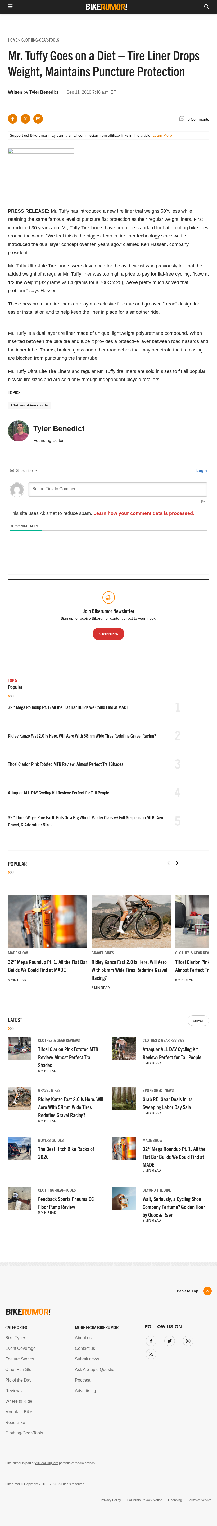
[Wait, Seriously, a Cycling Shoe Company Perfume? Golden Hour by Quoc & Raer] (124, 1198)
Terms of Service (200, 1500)
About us (83, 1338)
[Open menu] (10, 7)
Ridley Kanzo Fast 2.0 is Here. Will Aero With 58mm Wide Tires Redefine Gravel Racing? (82, 736)
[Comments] (183, 119)
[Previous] (168, 863)
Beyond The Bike (157, 1190)
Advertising (85, 1390)
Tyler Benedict (43, 92)
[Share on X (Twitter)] (25, 119)
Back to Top (187, 1291)
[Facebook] (150, 1340)
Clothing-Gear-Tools (29, 405)
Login (201, 470)
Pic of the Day (18, 1380)
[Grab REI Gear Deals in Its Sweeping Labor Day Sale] (124, 1098)
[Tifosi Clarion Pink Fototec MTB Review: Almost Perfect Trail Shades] (19, 1048)
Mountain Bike (18, 1412)
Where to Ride (18, 1401)
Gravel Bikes (103, 952)
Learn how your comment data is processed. (143, 513)
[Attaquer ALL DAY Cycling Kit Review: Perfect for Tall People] (124, 1048)
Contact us (85, 1348)
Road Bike (15, 1422)
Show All (198, 1020)
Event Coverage (20, 1348)
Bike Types (15, 1338)
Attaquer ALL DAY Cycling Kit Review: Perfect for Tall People (58, 792)
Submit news (87, 1359)
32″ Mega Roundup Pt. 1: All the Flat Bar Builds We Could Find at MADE (68, 707)
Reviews (13, 1390)
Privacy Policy (111, 1500)
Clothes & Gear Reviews (196, 952)
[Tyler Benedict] (18, 433)
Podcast (82, 1380)
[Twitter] (168, 1340)
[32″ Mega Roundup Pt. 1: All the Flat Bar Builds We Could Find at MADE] (47, 921)
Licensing (175, 1500)
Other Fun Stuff (19, 1369)
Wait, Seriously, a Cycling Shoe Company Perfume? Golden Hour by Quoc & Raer (174, 1206)
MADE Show (18, 952)
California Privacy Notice (144, 1500)
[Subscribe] (150, 1353)
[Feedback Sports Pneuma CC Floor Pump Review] (19, 1198)
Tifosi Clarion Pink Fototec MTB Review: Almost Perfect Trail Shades (65, 764)
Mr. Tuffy (60, 211)
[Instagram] (187, 1340)
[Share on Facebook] (12, 119)
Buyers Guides (51, 1140)
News (169, 1090)
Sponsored (152, 1090)
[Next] (177, 863)
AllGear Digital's (46, 1463)
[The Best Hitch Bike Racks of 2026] (19, 1148)
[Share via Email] (38, 119)
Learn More (162, 135)
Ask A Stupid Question (96, 1369)
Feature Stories (19, 1359)
